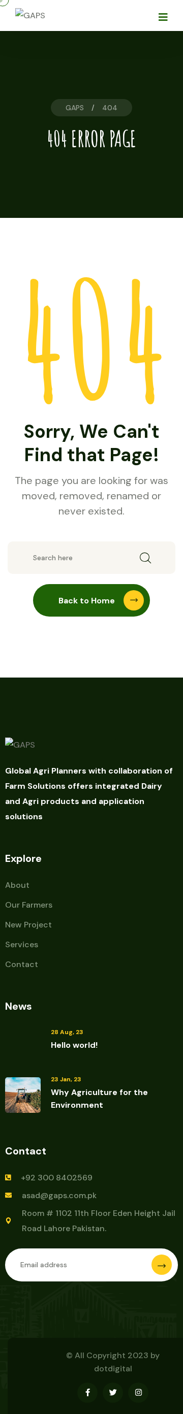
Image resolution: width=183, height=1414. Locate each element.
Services (21, 944)
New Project (28, 924)
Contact (21, 964)
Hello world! (74, 1045)
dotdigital (113, 1368)
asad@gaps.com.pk (59, 1195)
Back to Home (86, 600)
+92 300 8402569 (57, 1177)
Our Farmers (28, 904)
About (17, 885)
